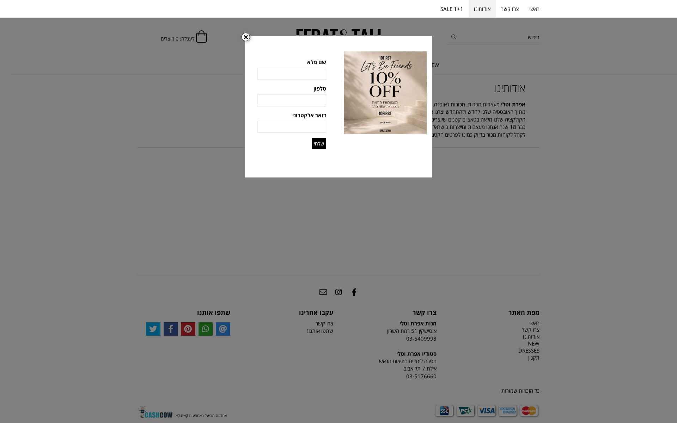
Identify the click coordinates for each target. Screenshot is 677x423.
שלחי (319, 143)
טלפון (319, 88)
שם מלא (316, 62)
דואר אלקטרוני (309, 115)
